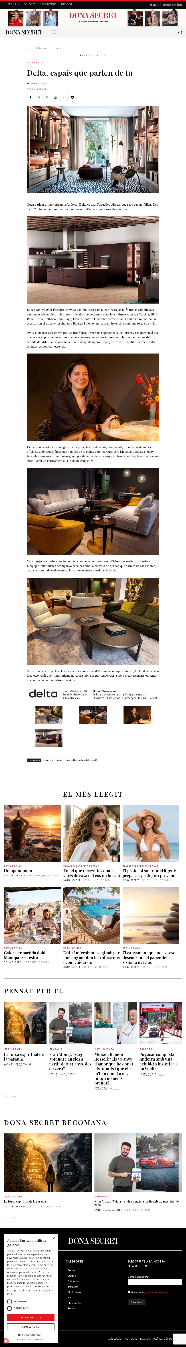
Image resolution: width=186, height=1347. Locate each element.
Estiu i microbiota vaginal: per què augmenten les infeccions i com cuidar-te (91, 957)
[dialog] (31, 1288)
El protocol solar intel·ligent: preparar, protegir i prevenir (149, 873)
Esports (146, 1049)
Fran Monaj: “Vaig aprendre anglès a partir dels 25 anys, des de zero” (70, 1061)
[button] (180, 32)
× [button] (54, 1238)
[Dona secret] (24, 32)
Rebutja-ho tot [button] (31, 1326)
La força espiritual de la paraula (24, 1056)
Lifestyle (30, 48)
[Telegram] (72, 97)
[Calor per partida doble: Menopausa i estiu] (32, 915)
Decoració (48, 760)
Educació (56, 1049)
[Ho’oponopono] (32, 833)
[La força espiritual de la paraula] (25, 1023)
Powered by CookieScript (31, 1339)
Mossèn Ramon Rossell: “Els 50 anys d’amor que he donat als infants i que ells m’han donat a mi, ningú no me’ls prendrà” (113, 1068)
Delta (59, 760)
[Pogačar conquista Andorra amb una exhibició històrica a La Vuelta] (161, 1023)
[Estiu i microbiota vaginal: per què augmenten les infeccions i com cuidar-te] (91, 915)
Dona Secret (39, 83)
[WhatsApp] (55, 97)
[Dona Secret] (93, 1241)
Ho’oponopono (18, 870)
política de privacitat (156, 1292)
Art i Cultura (104, 1049)
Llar (104, 55)
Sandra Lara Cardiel (17, 875)
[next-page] (14, 1096)
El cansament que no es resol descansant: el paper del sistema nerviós (150, 957)
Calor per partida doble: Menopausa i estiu (26, 955)
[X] (39, 97)
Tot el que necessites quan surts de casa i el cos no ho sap (91, 873)
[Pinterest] (47, 97)
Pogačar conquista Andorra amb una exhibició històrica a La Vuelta (159, 1061)
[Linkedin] (64, 97)
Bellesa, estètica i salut (81, 866)
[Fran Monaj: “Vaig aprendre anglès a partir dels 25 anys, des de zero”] (70, 1023)
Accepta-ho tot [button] (31, 1317)
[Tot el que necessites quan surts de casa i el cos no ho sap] (91, 833)
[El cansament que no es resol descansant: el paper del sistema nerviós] (151, 915)
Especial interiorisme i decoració (81, 760)
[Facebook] (30, 97)
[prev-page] (7, 1096)
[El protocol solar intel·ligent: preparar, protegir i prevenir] (151, 833)
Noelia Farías (103, 1087)
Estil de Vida (13, 866)
